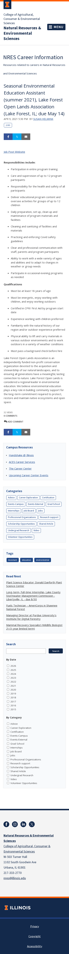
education (26, 560)
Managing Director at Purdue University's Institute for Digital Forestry (31, 617)
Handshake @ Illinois (21, 455)
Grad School (53, 504)
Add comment (15, 421)
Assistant (12, 560)
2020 (13, 689)
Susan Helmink (43, 119)
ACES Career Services (22, 462)
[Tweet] (17, 136)
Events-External (35, 504)
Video (36, 530)
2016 (13, 705)
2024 (13, 673)
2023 (13, 677)
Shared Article (46, 523)
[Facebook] (6, 824)
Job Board (29, 510)
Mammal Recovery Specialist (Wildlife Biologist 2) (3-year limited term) (34, 626)
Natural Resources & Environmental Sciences (22, 33)
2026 (13, 665)
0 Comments (10, 415)
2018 (13, 697)
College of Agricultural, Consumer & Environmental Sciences (22, 19)
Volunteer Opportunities (20, 536)
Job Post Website (14, 151)
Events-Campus (16, 504)
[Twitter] (32, 824)
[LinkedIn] (23, 824)
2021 (13, 685)
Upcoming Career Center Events (28, 475)
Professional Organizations (22, 517)
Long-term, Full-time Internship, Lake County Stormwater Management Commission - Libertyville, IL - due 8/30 (33, 595)
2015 (13, 709)
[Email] (25, 136)
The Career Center (20, 468)
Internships (13, 510)
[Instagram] (15, 824)
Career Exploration (28, 497)
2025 (13, 670)
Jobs (8, 125)
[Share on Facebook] (8, 136)
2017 (13, 701)
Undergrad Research (18, 530)
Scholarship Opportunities (21, 523)
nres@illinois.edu (15, 878)
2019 (13, 693)
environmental (42, 560)
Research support (49, 517)
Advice (11, 497)
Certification (48, 497)
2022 (13, 681)
